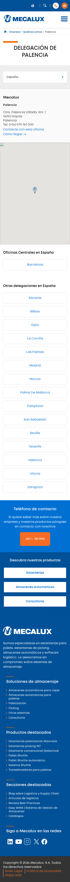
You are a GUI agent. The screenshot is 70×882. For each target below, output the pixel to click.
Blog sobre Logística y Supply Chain (34, 793)
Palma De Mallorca (35, 392)
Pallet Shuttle (18, 755)
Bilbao (35, 311)
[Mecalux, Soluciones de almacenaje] (24, 22)
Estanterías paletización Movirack (33, 741)
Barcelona (35, 264)
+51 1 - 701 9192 (35, 539)
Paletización (17, 703)
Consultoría (35, 601)
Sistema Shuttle (20, 765)
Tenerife (35, 446)
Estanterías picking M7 (25, 746)
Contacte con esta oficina (23, 129)
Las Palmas (35, 352)
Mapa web (13, 875)
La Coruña (35, 338)
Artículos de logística (23, 798)
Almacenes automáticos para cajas (34, 690)
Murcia (35, 379)
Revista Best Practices (24, 803)
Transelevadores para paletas (30, 770)
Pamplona (35, 406)
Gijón (35, 325)
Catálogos (16, 816)
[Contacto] (64, 6)
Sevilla (35, 433)
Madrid (35, 365)
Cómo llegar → (14, 134)
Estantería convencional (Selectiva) (34, 751)
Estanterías (35, 572)
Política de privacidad (44, 871)
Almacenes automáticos (35, 587)
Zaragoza (35, 487)
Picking (14, 708)
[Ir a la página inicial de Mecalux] (5, 32)
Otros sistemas (19, 713)
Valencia (35, 460)
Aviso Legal (14, 871)
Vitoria (35, 473)
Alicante (35, 298)
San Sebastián (35, 419)
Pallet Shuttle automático (27, 760)
